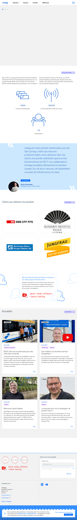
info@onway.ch (5, 498)
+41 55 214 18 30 (6, 495)
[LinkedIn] (42, 485)
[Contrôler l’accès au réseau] (5, 9)
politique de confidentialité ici (27, 513)
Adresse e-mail (45, 461)
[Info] (73, 468)
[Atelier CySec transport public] (2, 9)
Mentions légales (6, 501)
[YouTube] (47, 485)
